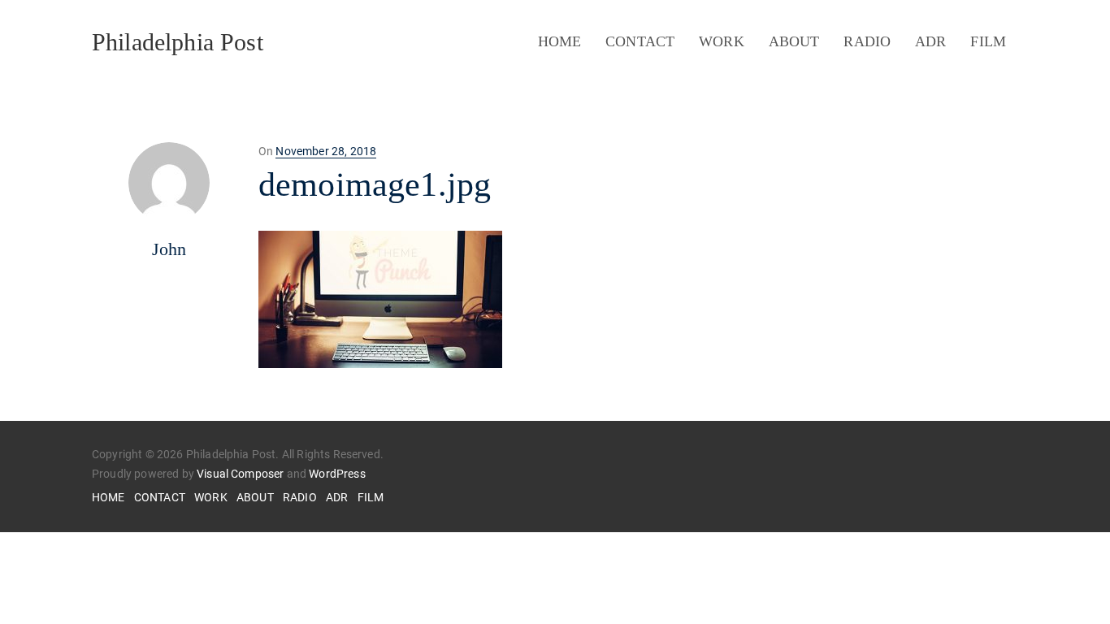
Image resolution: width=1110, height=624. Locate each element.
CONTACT (639, 41)
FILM (988, 41)
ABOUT (794, 41)
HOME (560, 41)
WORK (721, 41)
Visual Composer (240, 473)
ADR (930, 41)
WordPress (337, 473)
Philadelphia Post (177, 41)
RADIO (867, 41)
